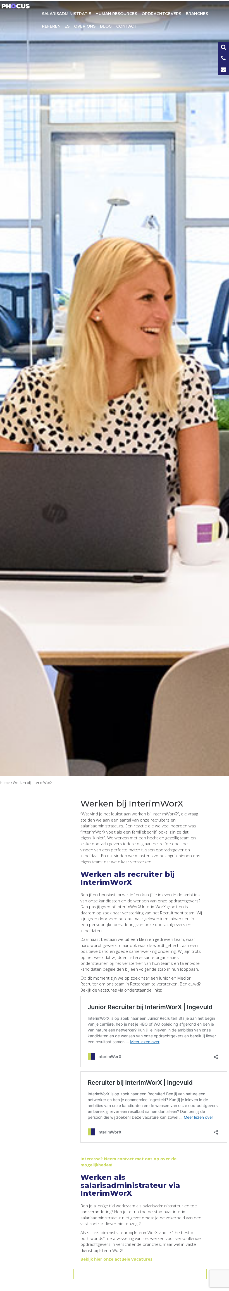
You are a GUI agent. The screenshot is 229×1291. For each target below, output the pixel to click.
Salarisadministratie (66, 13)
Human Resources (116, 13)
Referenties (56, 26)
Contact (126, 26)
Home (5, 782)
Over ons (85, 26)
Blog (106, 26)
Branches (197, 13)
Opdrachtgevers (161, 13)
